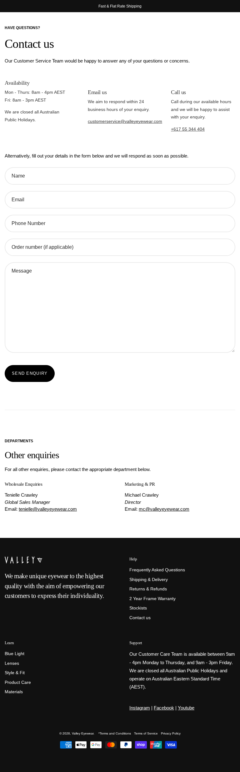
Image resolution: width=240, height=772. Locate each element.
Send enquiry (30, 373)
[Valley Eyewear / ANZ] (31, 28)
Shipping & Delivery (148, 579)
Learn (9, 642)
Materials (14, 692)
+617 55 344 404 (188, 129)
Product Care (18, 682)
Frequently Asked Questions (157, 570)
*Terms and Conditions (114, 733)
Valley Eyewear (82, 733)
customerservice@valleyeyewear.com (125, 121)
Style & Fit (15, 673)
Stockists (138, 608)
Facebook (164, 707)
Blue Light (14, 653)
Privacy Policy (171, 733)
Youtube (186, 707)
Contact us (140, 617)
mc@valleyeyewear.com (164, 509)
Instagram (139, 707)
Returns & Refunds (148, 589)
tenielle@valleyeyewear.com (48, 509)
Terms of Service (146, 733)
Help (133, 559)
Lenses (12, 663)
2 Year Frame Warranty (152, 598)
